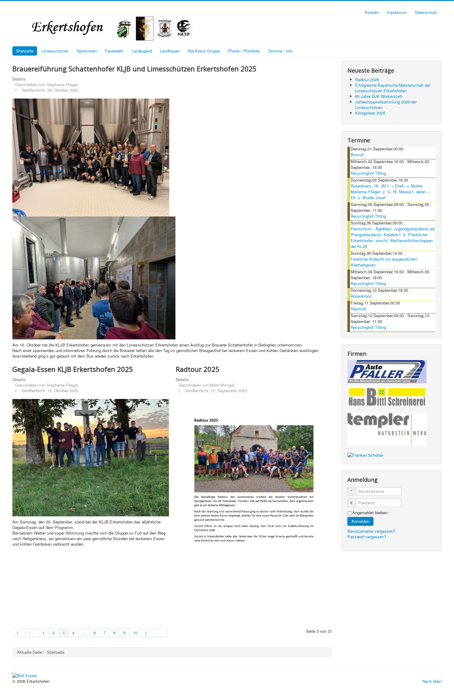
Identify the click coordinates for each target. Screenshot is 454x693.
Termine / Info (280, 51)
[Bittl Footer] (24, 675)
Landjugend (142, 51)
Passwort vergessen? (366, 537)
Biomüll (357, 155)
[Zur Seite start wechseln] (19, 632)
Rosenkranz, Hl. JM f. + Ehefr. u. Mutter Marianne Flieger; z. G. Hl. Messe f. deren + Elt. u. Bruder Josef (390, 191)
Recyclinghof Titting (368, 173)
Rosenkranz (361, 296)
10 (135, 633)
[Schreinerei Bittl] (387, 395)
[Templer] (387, 430)
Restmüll (358, 309)
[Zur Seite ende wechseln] (160, 632)
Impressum (397, 12)
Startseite (24, 51)
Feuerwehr (114, 51)
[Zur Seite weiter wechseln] (147, 632)
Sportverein (87, 51)
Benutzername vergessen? (371, 531)
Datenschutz (426, 12)
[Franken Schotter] (365, 454)
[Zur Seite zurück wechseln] (32, 632)
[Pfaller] (387, 371)
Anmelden (360, 521)
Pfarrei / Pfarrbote (244, 51)
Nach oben (432, 681)
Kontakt (372, 12)
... (84, 633)
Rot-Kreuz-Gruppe (204, 51)
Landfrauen (170, 51)
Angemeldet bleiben (370, 512)
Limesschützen (55, 51)
